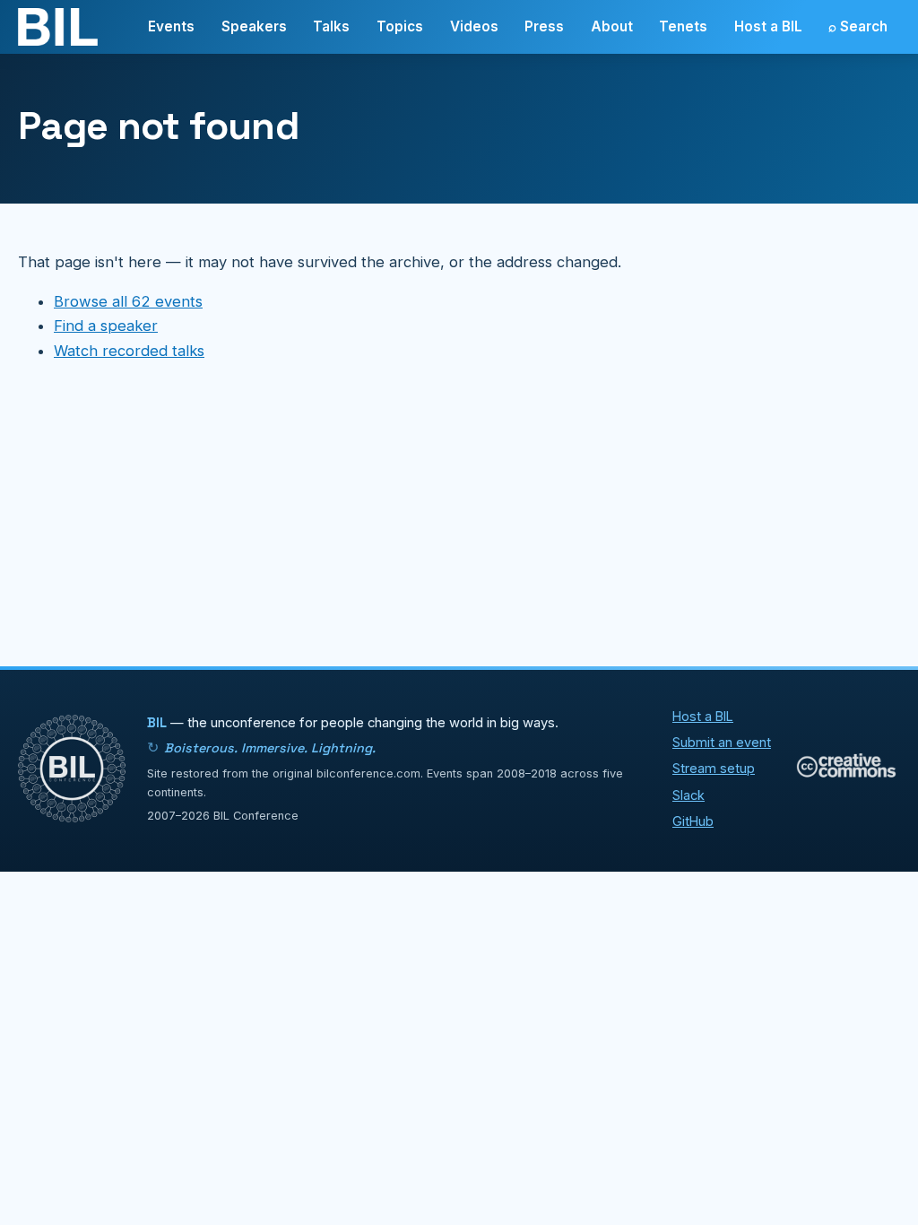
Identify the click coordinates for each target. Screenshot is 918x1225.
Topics (400, 26)
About (612, 26)
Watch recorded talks (129, 351)
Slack (688, 795)
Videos (474, 26)
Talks (331, 26)
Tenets (683, 26)
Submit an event (721, 742)
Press (544, 26)
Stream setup (713, 768)
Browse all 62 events (128, 301)
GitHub (693, 821)
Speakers (254, 26)
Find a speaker (106, 325)
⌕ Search (858, 26)
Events (171, 26)
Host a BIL (768, 26)
